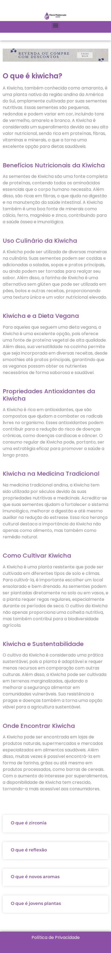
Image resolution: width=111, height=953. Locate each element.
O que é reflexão (29, 849)
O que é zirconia (29, 822)
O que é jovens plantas (36, 903)
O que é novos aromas (35, 876)
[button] (55, 25)
